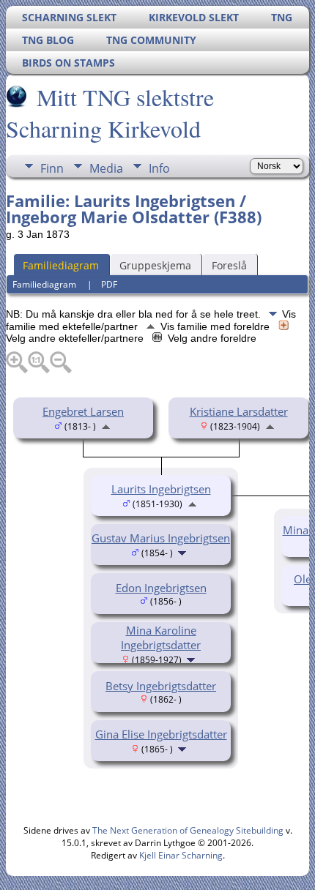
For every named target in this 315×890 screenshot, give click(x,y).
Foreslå (229, 265)
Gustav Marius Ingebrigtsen (161, 538)
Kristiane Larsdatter (239, 411)
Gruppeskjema (155, 265)
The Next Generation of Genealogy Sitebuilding (188, 830)
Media (106, 168)
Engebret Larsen (83, 411)
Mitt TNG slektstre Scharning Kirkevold (110, 112)
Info (159, 168)
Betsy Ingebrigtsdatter (160, 685)
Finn (52, 168)
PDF (109, 284)
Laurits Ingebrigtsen (161, 489)
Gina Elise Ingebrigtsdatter (161, 734)
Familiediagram (61, 265)
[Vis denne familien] (183, 552)
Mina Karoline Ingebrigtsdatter (161, 637)
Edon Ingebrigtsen (161, 587)
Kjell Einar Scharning (181, 855)
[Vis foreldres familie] (106, 425)
